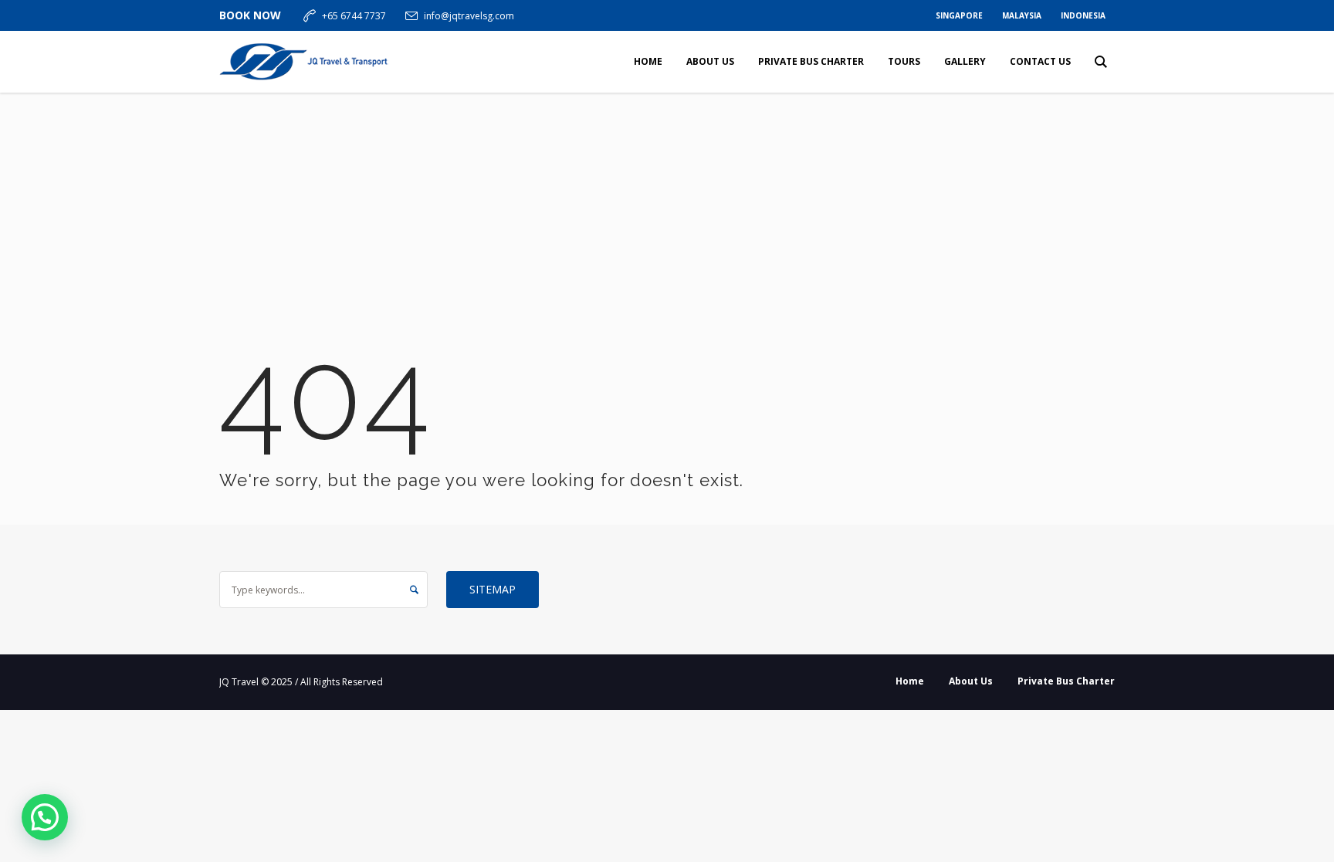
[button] (45, 817)
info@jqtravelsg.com (469, 15)
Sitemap (492, 589)
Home (910, 681)
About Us (971, 681)
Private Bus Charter (1066, 681)
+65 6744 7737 (354, 15)
